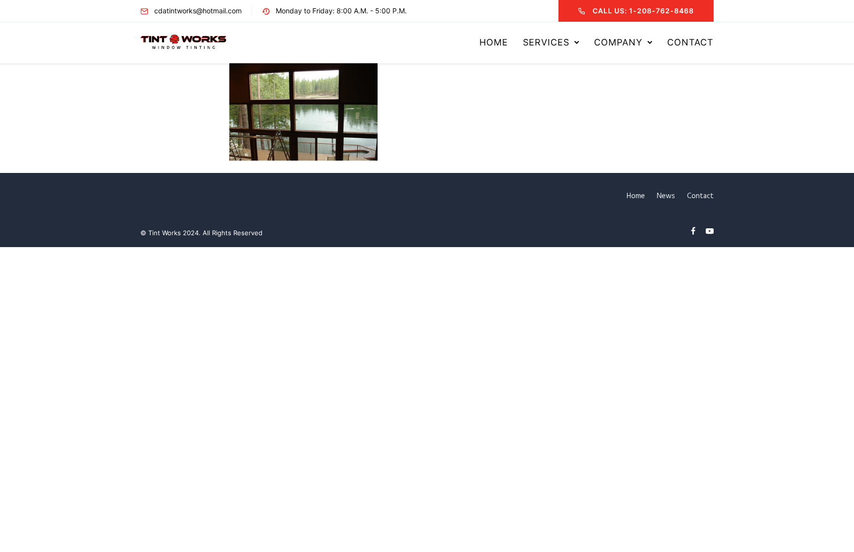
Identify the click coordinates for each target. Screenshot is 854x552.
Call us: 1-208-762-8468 (643, 10)
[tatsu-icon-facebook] (694, 231)
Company (618, 42)
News (666, 196)
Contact (690, 42)
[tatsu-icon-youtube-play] (710, 231)
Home (493, 42)
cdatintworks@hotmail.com (198, 10)
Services (546, 42)
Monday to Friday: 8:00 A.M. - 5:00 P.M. (341, 10)
